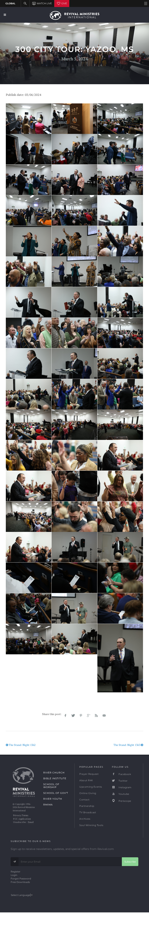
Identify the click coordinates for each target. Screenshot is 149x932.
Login (14, 875)
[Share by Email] (104, 716)
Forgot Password (21, 878)
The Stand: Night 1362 (22, 745)
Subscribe (130, 861)
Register (15, 871)
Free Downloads (20, 882)
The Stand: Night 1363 (127, 745)
